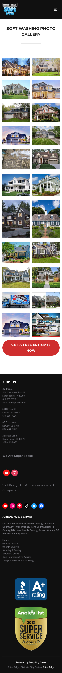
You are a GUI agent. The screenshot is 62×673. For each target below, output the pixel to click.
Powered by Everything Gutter (31, 662)
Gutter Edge (48, 667)
